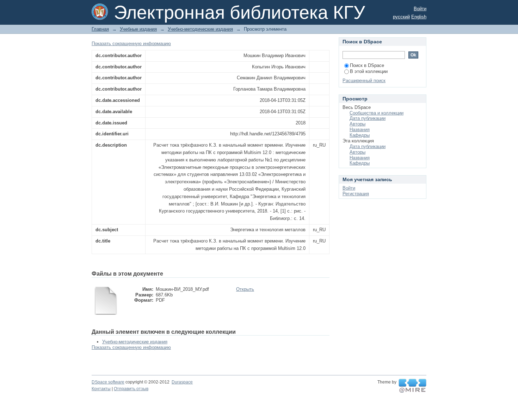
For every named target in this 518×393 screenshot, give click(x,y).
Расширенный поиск (364, 80)
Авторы (357, 124)
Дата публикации (368, 118)
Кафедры (360, 135)
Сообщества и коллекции (376, 113)
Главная (100, 29)
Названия (360, 129)
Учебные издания (138, 29)
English (418, 16)
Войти (420, 8)
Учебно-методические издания (200, 29)
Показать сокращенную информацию (131, 43)
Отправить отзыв (131, 388)
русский (401, 16)
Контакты (101, 388)
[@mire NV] (412, 385)
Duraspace (182, 382)
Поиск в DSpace (367, 65)
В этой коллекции (369, 71)
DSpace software (108, 382)
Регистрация (356, 193)
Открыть (245, 289)
